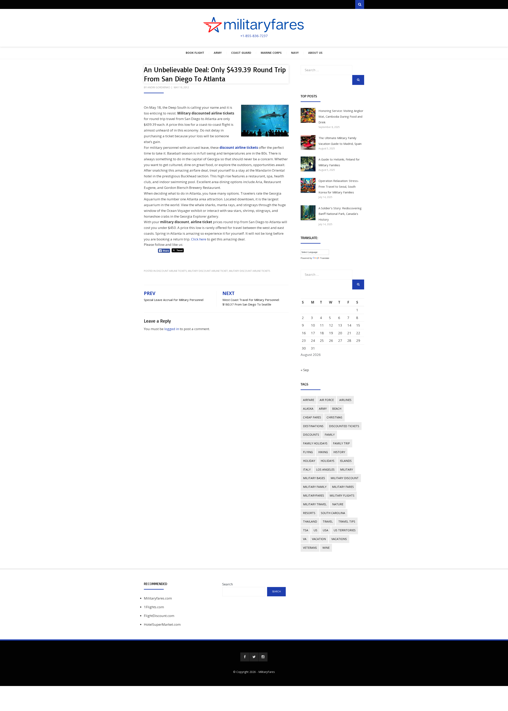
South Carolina (333, 513)
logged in (171, 329)
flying (308, 452)
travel (328, 521)
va (304, 539)
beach (336, 408)
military (346, 469)
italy (307, 469)
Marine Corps (271, 53)
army (323, 408)
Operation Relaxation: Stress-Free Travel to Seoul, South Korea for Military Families (338, 186)
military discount (345, 478)
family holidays (315, 443)
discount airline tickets (238, 147)
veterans (310, 548)
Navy (295, 53)
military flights (342, 495)
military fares (343, 487)
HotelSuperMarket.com (162, 624)
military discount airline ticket (208, 271)
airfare (308, 400)
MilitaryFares (266, 672)
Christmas (334, 417)
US (315, 530)
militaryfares (313, 495)
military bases (314, 478)
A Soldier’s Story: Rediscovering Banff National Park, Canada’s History (340, 214)
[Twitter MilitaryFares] (253, 656)
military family (314, 487)
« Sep (305, 370)
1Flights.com (154, 607)
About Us (315, 53)
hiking (323, 452)
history (339, 452)
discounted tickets (344, 426)
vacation (319, 539)
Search (227, 584)
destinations (313, 426)
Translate (324, 258)
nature (337, 504)
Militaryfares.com (158, 598)
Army (218, 53)
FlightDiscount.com (159, 615)
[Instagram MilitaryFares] (263, 656)
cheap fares (312, 417)
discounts (311, 434)
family (330, 434)
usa (325, 530)
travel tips (346, 521)
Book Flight (195, 53)
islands (346, 461)
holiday (309, 461)
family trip (341, 443)
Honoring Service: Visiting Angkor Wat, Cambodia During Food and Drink (340, 116)
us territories (345, 530)
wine (326, 548)
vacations (339, 539)
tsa (305, 530)
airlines (345, 400)
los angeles (325, 469)
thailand (310, 521)
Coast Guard (241, 53)
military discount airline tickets (249, 271)
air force (327, 400)
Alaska (308, 408)
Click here (198, 239)
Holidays (327, 461)
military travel (315, 504)
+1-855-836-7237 (254, 36)
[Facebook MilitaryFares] (244, 656)
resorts (309, 513)
